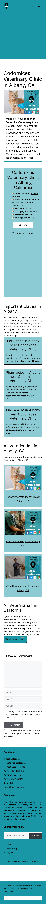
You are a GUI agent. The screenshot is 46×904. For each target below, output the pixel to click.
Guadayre (9, 752)
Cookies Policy (10, 848)
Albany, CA (23, 460)
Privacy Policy (10, 852)
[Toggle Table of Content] (21, 639)
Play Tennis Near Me (13, 779)
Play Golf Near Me (12, 775)
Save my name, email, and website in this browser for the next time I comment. (24, 714)
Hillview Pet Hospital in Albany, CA (23, 543)
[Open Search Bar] (32, 5)
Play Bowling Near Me (14, 771)
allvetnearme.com (12, 622)
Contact (7, 844)
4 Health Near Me (12, 759)
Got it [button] (23, 898)
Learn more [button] (8, 891)
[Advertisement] (23, 36)
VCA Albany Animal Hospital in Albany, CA (23, 588)
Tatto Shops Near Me (14, 787)
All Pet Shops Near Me (14, 767)
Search (35, 836)
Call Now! (23, 225)
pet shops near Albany (27, 361)
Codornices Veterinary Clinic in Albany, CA (23, 499)
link (23, 819)
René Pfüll (8, 783)
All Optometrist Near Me (15, 763)
